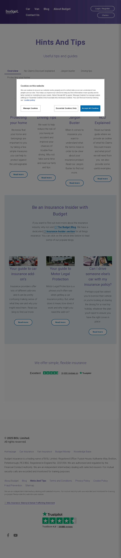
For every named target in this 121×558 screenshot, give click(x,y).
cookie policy (29, 100)
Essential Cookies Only (66, 108)
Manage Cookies (30, 108)
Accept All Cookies (90, 108)
